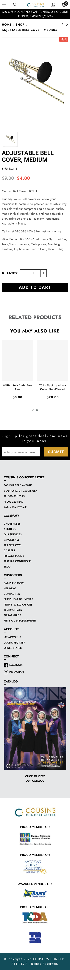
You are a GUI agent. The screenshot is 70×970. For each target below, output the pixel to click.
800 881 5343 (16, 496)
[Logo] (35, 4)
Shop (20, 24)
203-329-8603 (15, 502)
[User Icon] (53, 5)
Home (7, 24)
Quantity (10, 273)
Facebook (15, 665)
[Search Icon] (15, 5)
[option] (35, 81)
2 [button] (37, 410)
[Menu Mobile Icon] (4, 4)
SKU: (5, 169)
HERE (44, 14)
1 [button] (33, 410)
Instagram (16, 672)
